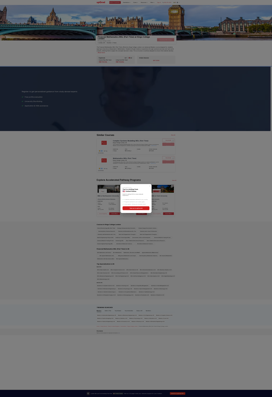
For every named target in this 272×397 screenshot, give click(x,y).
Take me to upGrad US (136, 208)
